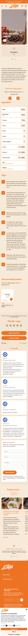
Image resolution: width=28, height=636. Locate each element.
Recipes (7, 30)
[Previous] (2, 1)
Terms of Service (21, 477)
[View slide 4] (16, 556)
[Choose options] (11, 299)
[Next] (26, 1)
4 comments (24, 343)
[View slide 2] (14, 59)
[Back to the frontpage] (3, 30)
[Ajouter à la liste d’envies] (4, 294)
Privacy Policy (11, 477)
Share (4, 343)
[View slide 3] (16, 59)
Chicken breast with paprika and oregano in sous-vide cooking (11, 513)
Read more (5, 537)
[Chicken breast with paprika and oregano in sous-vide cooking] (11, 503)
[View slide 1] (12, 59)
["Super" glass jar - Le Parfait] (7, 295)
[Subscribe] (21, 599)
